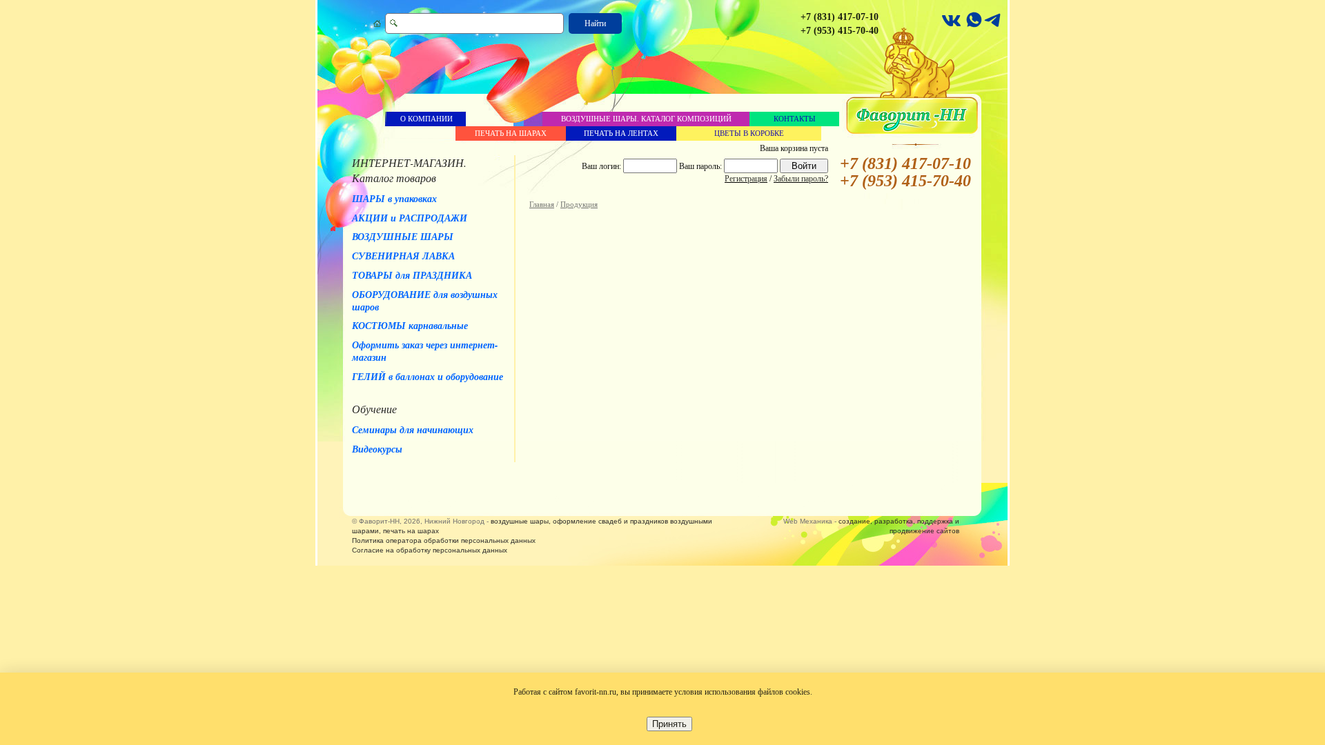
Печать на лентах (621, 133)
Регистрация (746, 178)
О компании (426, 119)
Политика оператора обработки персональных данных (444, 540)
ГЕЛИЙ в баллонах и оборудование (427, 377)
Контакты (795, 119)
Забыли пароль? (801, 178)
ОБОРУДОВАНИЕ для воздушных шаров (425, 301)
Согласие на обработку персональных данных (429, 550)
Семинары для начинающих (412, 430)
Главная (541, 204)
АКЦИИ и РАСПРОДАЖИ (409, 218)
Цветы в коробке (749, 133)
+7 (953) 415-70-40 (840, 31)
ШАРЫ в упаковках (394, 199)
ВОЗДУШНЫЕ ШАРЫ (402, 237)
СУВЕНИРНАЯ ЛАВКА (403, 256)
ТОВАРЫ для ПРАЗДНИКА (412, 275)
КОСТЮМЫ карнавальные (410, 325)
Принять (669, 724)
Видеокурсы (377, 449)
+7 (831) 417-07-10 (840, 17)
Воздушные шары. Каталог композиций (646, 119)
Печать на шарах (511, 133)
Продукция (579, 204)
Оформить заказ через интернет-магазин (425, 351)
